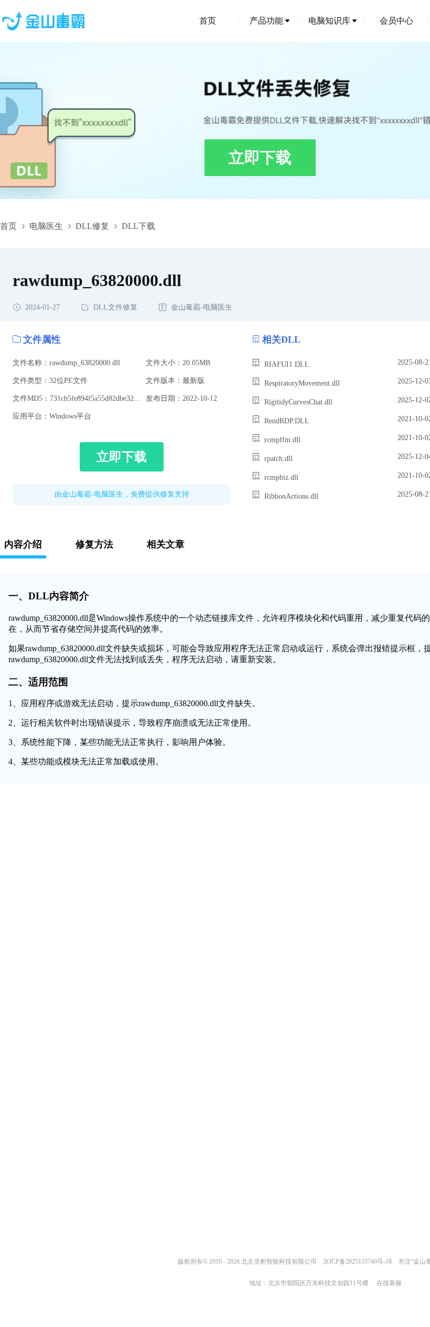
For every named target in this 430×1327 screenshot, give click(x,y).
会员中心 (396, 20)
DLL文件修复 (115, 307)
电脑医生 (46, 226)
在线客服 (389, 1283)
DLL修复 (92, 226)
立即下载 (260, 157)
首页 (207, 20)
